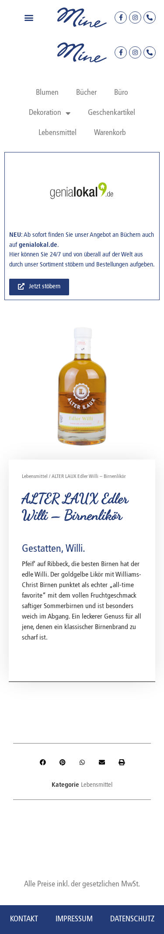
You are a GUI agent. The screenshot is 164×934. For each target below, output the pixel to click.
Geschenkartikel (111, 113)
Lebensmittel (57, 133)
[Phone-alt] (149, 17)
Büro (121, 93)
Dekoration (45, 113)
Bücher (86, 93)
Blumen (47, 93)
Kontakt (24, 919)
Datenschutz (132, 919)
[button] (28, 17)
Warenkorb (110, 133)
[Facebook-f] (121, 17)
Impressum (74, 919)
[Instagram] (135, 17)
